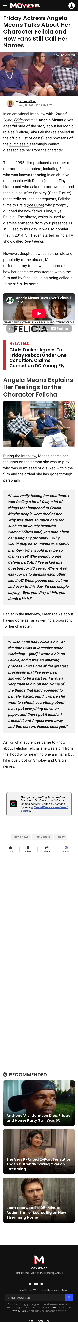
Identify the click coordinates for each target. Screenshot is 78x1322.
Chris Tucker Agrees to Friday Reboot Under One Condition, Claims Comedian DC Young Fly (38, 358)
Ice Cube (35, 205)
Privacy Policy (20, 1311)
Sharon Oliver (27, 101)
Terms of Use (57, 1307)
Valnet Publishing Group (46, 1273)
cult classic (19, 144)
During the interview (19, 456)
